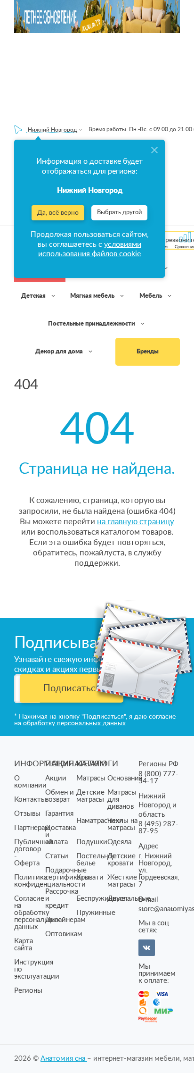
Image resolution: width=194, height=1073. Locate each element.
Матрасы (90, 778)
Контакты (30, 799)
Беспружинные (100, 898)
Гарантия (59, 813)
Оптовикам (63, 934)
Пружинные (95, 912)
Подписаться (71, 688)
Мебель (151, 296)
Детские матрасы (90, 796)
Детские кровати (121, 860)
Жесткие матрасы (122, 881)
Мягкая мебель (93, 296)
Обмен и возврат (59, 796)
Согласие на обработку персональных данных (37, 912)
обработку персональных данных (74, 723)
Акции (55, 778)
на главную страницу (135, 522)
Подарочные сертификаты (67, 874)
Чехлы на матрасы (122, 824)
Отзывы (27, 813)
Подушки (91, 842)
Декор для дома (59, 352)
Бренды (148, 352)
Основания (124, 778)
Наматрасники (99, 820)
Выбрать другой (119, 213)
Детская (34, 296)
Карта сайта (23, 945)
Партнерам (32, 827)
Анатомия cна (63, 1058)
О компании (30, 782)
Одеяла (119, 842)
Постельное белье (96, 860)
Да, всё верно (58, 213)
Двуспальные (129, 898)
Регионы (28, 990)
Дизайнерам (65, 919)
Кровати (90, 877)
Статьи (56, 856)
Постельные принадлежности (92, 324)
